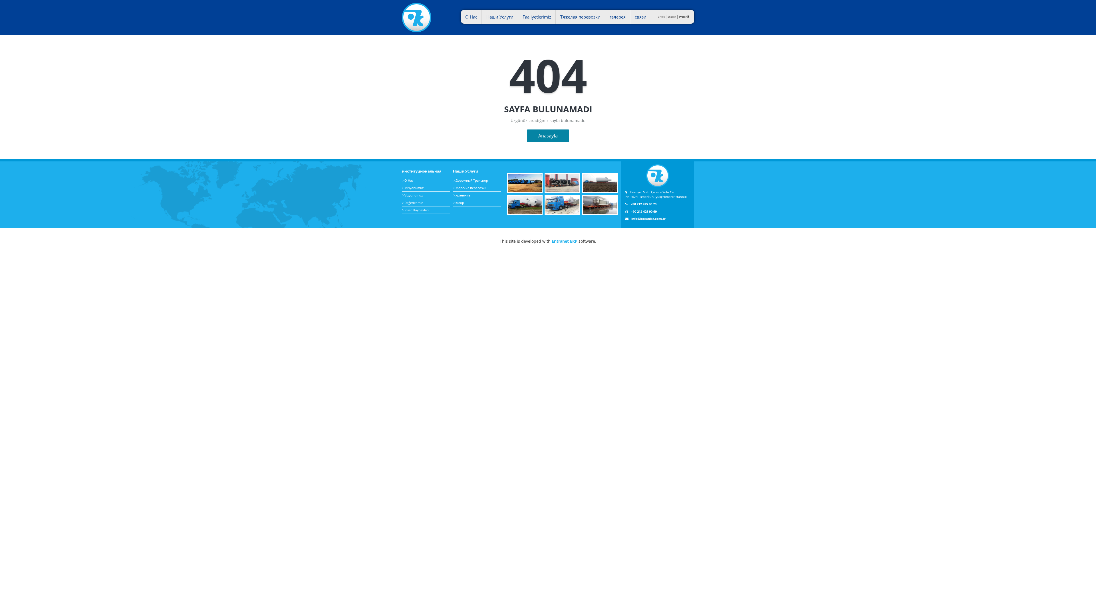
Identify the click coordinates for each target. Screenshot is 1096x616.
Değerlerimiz (413, 202)
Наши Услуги (499, 17)
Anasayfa (548, 136)
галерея (618, 17)
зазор (459, 202)
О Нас (471, 17)
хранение (462, 195)
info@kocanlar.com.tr (648, 218)
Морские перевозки (470, 188)
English (672, 17)
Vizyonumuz (413, 195)
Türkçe (660, 17)
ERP (573, 241)
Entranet (560, 241)
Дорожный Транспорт (472, 180)
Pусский (684, 17)
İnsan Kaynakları (416, 210)
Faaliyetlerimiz (537, 17)
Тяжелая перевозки (580, 17)
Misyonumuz (414, 188)
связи (640, 17)
